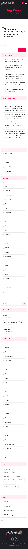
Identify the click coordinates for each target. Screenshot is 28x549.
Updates (7, 292)
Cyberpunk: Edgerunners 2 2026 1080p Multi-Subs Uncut (13, 314)
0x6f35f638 (7, 469)
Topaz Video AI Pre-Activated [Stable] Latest (14, 138)
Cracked (7, 191)
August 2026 (8, 153)
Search (3, 45)
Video (6, 490)
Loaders (7, 235)
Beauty (6, 473)
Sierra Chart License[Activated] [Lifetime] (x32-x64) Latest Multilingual (14, 68)
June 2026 (8, 162)
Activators (8, 182)
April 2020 (8, 171)
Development (9, 195)
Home (10, 13)
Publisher (7, 248)
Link (6, 230)
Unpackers (8, 287)
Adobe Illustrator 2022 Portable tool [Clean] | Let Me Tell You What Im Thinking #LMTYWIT (15, 134)
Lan (6, 221)
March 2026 (8, 167)
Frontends (8, 213)
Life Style (6, 479)
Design (14, 473)
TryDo (15, 486)
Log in (6, 502)
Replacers (8, 261)
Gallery (7, 217)
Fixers (6, 204)
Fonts (6, 208)
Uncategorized (9, 283)
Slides (6, 274)
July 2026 (7, 158)
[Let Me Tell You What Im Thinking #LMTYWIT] (7, 3)
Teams (7, 278)
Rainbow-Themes (9, 483)
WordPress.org (8, 515)
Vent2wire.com (15, 545)
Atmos (7, 186)
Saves (6, 265)
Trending (6, 486)
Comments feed (9, 510)
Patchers (7, 239)
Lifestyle (7, 226)
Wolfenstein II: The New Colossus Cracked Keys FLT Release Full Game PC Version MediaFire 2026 (14, 76)
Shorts (7, 270)
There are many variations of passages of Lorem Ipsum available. (14, 33)
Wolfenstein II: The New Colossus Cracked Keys (12, 328)
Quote (7, 252)
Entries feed (7, 506)
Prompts (7, 243)
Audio (16, 469)
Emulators (8, 199)
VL (5, 296)
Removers (8, 257)
